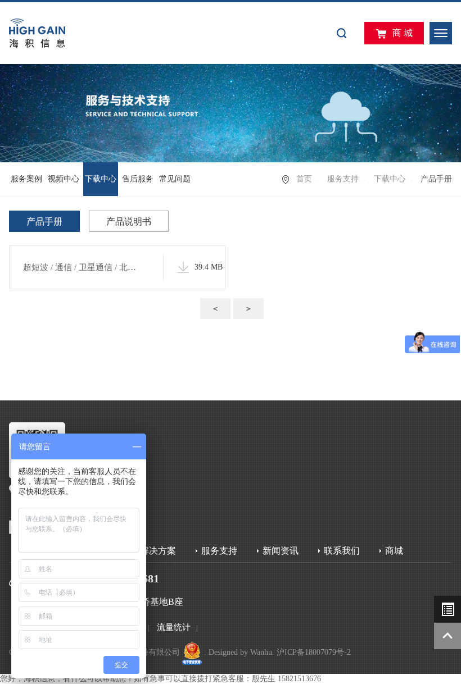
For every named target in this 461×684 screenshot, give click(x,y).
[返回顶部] (447, 636)
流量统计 (174, 627)
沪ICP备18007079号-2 (314, 652)
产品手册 (44, 221)
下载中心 (100, 179)
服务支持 (343, 179)
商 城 (402, 33)
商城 (394, 550)
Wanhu (261, 652)
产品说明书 (128, 221)
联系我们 (342, 550)
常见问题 (175, 179)
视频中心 (63, 179)
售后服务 (137, 179)
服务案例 (26, 179)
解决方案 (158, 550)
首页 (304, 179)
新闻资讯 (281, 550)
